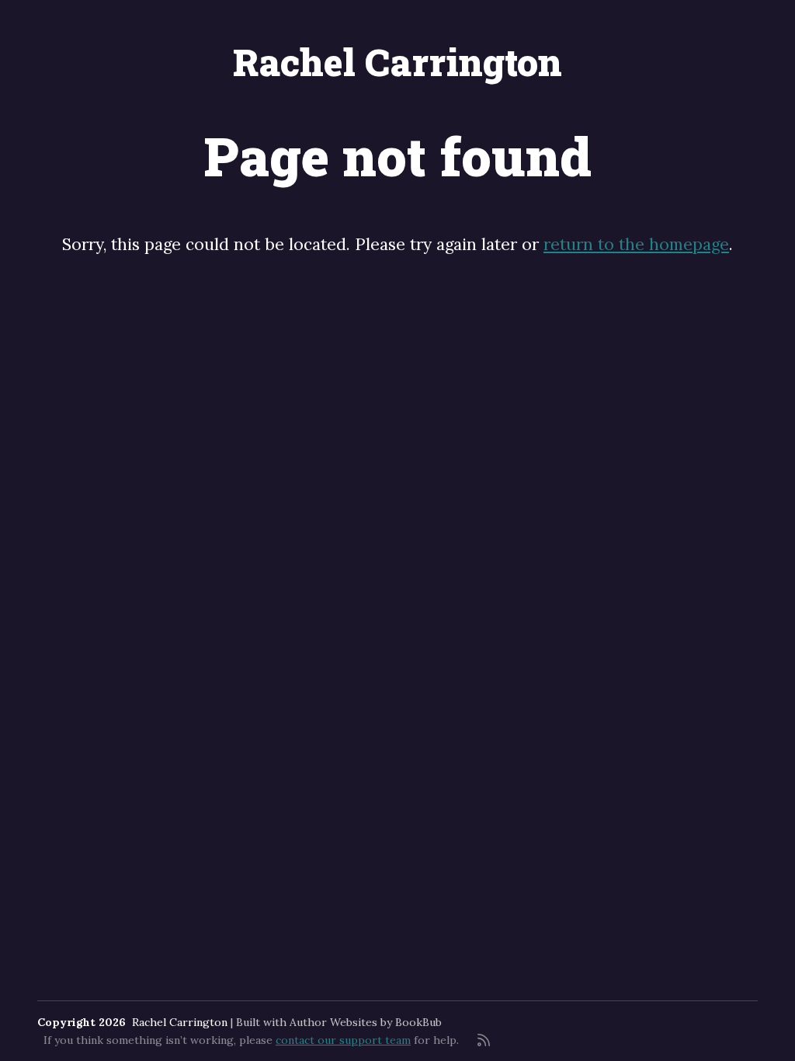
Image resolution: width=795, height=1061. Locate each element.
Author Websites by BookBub (366, 1022)
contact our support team (343, 1040)
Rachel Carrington (397, 61)
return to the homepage (636, 244)
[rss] (483, 1040)
